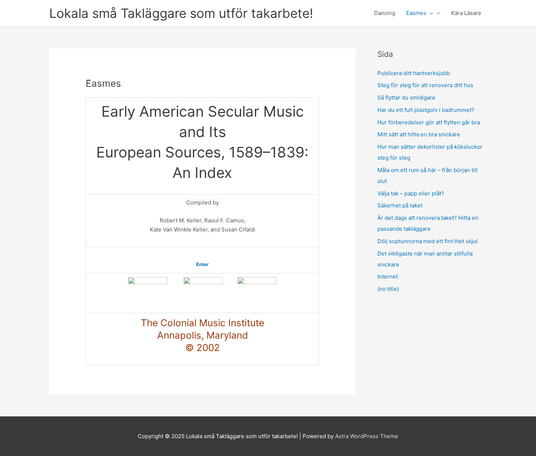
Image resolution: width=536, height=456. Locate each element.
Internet (387, 276)
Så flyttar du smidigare (406, 97)
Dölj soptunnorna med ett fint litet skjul (427, 241)
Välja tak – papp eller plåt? (410, 193)
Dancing (384, 12)
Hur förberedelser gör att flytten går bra (428, 122)
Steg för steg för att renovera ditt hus (425, 85)
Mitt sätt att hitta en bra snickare (418, 134)
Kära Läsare (466, 12)
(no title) (388, 288)
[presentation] (429, 13)
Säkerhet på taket (400, 205)
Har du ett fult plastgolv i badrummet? (425, 109)
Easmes (416, 12)
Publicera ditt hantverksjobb (413, 73)
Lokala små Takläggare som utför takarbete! (181, 13)
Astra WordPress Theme (366, 436)
